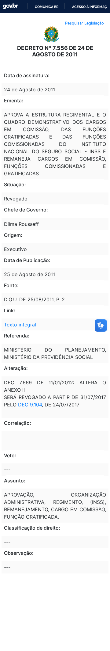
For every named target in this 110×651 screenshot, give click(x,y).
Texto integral (20, 325)
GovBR (10, 6)
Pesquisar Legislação (84, 23)
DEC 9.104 (30, 405)
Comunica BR (46, 7)
